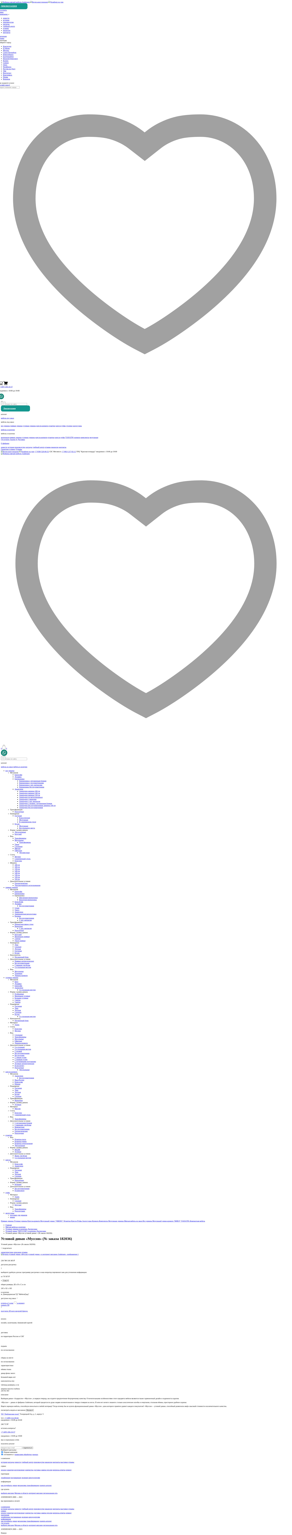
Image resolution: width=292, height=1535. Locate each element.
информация (6, 1519)
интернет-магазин (36, 1493)
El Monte (6, 48)
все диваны (5, 426)
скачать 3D (5, 1305)
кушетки (52, 426)
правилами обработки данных (26, 1454)
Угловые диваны (20, 1221)
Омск (5, 65)
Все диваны (147, 1221)
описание (17, 1252)
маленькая (5, 437)
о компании (5, 1507)
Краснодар (7, 46)
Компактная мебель (197, 1221)
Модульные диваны (116, 1221)
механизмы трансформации (28, 1485)
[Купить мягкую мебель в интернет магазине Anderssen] (15, 2)
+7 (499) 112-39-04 (11, 1418)
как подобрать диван (9, 1485)
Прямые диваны (7, 1221)
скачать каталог (46, 1485)
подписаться (27, 1448)
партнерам (5, 1515)
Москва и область (21, 1493)
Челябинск (7, 67)
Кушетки (67, 1221)
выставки (64, 1462)
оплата (3, 1470)
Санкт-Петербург (9, 52)
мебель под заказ (7, 418)
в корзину (21, 1303)
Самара (6, 63)
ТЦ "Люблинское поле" (10, 1414)
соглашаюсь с (21, 1454)
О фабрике (5, 443)
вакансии (6, 30)
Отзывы (19, 449)
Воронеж (6, 79)
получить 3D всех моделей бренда (14, 1311)
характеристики (7, 1252)
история (6, 20)
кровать (77, 437)
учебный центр (9, 26)
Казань (5, 61)
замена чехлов (46, 1470)
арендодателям (34, 1478)
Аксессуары (87, 1221)
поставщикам (15, 1478)
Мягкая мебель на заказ (133, 1221)
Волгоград (7, 73)
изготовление (19, 1470)
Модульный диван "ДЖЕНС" (52, 1221)
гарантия (10, 1470)
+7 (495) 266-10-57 (8, 1432)
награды (6, 24)
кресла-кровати (41, 437)
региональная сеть (50, 1493)
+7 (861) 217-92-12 (69, 452)
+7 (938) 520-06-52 (42, 452)
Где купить (5, 440)
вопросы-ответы (59, 1470)
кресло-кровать (42, 426)
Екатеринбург (8, 57)
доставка (37, 1470)
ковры (12, 1217)
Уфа (4, 71)
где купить (5, 1523)
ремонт (69, 1470)
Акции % (13, 440)
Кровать (95, 1221)
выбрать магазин (7, 1493)
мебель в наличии (8, 430)
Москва (6, 50)
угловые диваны (29, 426)
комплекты (85, 437)
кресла (58, 426)
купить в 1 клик (7, 1303)
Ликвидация (9, 408)
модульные (94, 437)
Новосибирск (8, 55)
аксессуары (77, 426)
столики (69, 426)
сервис (3, 1511)
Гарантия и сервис (8, 449)
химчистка (29, 1470)
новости (6, 18)
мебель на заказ (7, 767)
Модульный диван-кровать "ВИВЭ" (166, 1221)
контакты (6, 32)
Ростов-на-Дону (9, 69)
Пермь (5, 77)
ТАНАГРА (69, 437)
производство (8, 22)
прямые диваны (16, 426)
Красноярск (7, 75)
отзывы (6, 28)
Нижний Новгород (10, 59)
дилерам (24, 1478)
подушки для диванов (18, 1215)
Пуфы (79, 1221)
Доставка (21, 440)
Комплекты (103, 1221)
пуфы (63, 426)
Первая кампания (10, 1452)
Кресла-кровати (33, 1221)
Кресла (74, 1221)
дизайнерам (5, 1478)
